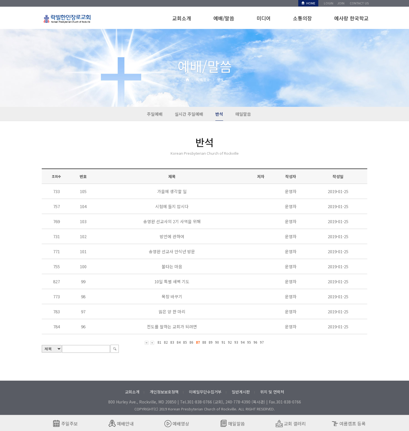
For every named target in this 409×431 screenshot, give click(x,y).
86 (191, 342)
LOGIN (328, 3)
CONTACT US (359, 3)
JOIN (340, 3)
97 (262, 342)
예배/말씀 (223, 18)
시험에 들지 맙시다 (172, 206)
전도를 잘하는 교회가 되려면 (172, 326)
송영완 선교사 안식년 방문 (172, 251)
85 (185, 342)
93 (236, 342)
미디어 (264, 18)
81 (159, 342)
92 (230, 342)
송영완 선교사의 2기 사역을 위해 (172, 221)
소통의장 (302, 18)
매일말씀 (243, 114)
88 (204, 342)
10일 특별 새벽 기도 (171, 281)
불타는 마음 (172, 266)
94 (243, 342)
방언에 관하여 (172, 236)
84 (179, 342)
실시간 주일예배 (189, 114)
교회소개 (181, 18)
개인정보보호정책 (164, 392)
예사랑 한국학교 (351, 18)
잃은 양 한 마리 (172, 311)
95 (249, 342)
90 (217, 342)
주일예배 (154, 114)
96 (255, 342)
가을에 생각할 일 (172, 191)
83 (172, 342)
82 (166, 342)
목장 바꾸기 (172, 296)
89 (211, 342)
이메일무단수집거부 (205, 392)
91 (223, 342)
